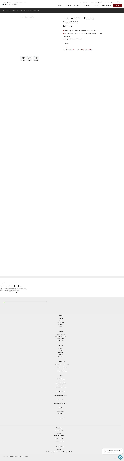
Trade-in (60, 354)
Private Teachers (62, 371)
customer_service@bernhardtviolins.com (99, 2)
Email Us (59, 433)
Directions (60, 413)
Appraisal (60, 357)
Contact (117, 5)
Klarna (60, 350)
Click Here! (119, 2)
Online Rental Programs (60, 403)
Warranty (60, 352)
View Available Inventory (60, 395)
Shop (9, 10)
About (60, 5)
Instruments (15, 10)
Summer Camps (62, 367)
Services (77, 5)
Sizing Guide (60, 338)
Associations (60, 322)
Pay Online (60, 340)
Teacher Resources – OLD (62, 365)
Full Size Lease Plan (60, 336)
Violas (21, 10)
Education (87, 5)
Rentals (68, 5)
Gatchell (84, 50)
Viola (90, 50)
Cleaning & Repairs (60, 383)
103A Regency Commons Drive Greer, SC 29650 (15, 2)
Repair (96, 5)
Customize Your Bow (60, 387)
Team (60, 320)
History (61, 318)
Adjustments (60, 381)
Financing (60, 348)
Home (4, 10)
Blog (62, 369)
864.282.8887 (83, 2)
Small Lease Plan (60, 334)
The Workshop (61, 379)
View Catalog (106, 5)
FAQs (60, 326)
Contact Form (60, 411)
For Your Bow (60, 385)
